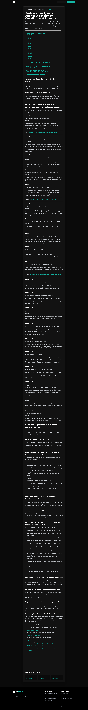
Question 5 (29, 42)
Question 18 (29, 58)
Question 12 (29, 51)
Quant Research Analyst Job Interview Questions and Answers (43, 676)
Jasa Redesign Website (49, 700)
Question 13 (29, 52)
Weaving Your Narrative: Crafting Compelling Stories (37, 71)
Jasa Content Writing (64, 693)
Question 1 (29, 37)
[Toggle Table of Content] (58, 32)
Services (30, 2)
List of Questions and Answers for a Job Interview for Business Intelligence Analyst (43, 36)
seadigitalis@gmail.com (61, 706)
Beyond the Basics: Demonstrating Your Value (35, 72)
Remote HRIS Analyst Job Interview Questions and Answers (43, 132)
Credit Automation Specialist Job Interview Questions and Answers (45, 274)
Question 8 (29, 46)
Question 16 (29, 56)
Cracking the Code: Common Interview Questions (36, 33)
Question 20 (29, 61)
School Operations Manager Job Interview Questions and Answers (56, 676)
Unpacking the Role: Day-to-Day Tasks (34, 63)
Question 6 (29, 43)
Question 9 (29, 47)
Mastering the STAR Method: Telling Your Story (35, 70)
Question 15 (29, 54)
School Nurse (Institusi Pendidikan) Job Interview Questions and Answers (31, 676)
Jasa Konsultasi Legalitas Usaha (66, 698)
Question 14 (29, 53)
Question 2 (29, 38)
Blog (34, 2)
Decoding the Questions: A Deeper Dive (34, 34)
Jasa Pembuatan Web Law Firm (50, 698)
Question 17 (29, 57)
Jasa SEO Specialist (64, 695)
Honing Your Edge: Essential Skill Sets (34, 67)
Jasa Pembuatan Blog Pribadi (50, 696)
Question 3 (29, 39)
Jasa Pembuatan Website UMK (50, 695)
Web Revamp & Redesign (65, 696)
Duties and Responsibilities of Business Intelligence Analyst (38, 62)
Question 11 (29, 49)
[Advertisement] (44, 660)
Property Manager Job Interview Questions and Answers (42, 199)
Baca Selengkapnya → (29, 678)
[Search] (65, 1)
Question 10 (29, 48)
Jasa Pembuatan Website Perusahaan (51, 693)
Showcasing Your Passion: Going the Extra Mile (36, 74)
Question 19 (29, 59)
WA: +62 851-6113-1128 (71, 706)
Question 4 (29, 41)
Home (26, 2)
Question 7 (29, 44)
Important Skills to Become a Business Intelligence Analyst (38, 66)
